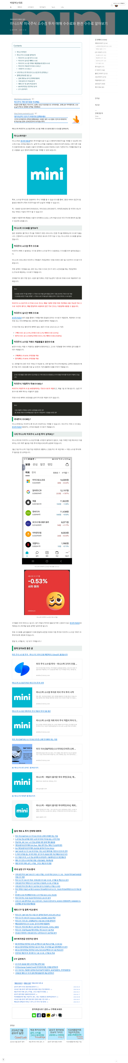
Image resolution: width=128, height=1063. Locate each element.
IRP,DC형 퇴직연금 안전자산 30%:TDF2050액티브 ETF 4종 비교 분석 (39, 950)
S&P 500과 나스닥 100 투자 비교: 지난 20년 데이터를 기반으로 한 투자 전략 (41, 851)
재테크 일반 (27, 983)
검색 (111, 5)
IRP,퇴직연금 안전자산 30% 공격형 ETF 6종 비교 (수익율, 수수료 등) (38, 944)
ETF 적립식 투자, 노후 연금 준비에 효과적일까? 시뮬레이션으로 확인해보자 (40, 857)
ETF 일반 (100, 63)
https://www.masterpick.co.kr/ (24, 113)
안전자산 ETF (101, 60)
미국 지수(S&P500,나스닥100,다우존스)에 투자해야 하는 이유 (34, 739)
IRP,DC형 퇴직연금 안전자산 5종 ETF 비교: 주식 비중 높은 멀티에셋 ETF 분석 (41, 947)
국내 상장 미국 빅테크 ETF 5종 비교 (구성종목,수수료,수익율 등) (37, 883)
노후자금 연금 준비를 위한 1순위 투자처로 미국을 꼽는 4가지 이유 (37, 839)
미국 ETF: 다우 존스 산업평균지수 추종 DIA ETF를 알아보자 (35, 921)
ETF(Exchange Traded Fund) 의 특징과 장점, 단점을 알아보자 (36, 967)
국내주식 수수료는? (25, 69)
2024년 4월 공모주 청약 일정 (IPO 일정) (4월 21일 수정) (31, 999)
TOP (116, 1061)
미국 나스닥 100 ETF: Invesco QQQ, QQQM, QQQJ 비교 (35, 918)
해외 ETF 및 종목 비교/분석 (27, 84)
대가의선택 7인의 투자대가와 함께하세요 (30, 116)
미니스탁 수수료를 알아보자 (26, 55)
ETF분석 (31, 7)
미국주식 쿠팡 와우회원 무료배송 (26, 102)
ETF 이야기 (100, 52)
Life (62, 7)
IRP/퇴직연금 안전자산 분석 (27, 86)
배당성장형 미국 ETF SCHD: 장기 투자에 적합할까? (32, 924)
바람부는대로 (16, 3)
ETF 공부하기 (22, 89)
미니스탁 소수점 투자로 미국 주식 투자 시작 (28, 683)
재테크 (20, 7)
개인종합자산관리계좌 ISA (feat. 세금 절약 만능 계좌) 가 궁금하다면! (38, 845)
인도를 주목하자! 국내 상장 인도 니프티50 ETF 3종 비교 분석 (36, 933)
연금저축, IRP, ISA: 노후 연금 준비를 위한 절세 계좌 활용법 (35, 842)
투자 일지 (99, 67)
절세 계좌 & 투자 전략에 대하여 (29, 78)
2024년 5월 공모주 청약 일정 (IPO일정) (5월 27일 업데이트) (32, 989)
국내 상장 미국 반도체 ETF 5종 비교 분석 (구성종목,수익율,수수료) (37, 886)
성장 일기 (100, 84)
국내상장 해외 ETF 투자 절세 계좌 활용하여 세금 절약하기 (34, 973)
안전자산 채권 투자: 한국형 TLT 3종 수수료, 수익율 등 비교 (35, 953)
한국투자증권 (25, 141)
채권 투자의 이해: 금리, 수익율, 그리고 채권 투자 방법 (33, 863)
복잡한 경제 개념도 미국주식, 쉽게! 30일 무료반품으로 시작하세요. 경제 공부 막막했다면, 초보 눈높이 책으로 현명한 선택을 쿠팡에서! (46, 106)
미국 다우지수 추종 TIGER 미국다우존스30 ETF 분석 (33, 898)
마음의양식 (100, 80)
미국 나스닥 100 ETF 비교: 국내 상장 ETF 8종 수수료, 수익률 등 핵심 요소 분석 (41, 880)
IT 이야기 (100, 70)
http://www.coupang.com (22, 99)
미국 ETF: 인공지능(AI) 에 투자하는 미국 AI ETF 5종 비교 (34, 930)
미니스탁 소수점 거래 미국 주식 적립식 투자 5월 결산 (31, 711)
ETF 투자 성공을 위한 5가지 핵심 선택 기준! (30, 964)
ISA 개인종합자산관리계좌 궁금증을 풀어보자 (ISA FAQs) (34, 848)
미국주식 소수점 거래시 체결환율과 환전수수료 (34, 63)
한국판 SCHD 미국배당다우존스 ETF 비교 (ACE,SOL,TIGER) (36, 895)
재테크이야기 (18, 983)
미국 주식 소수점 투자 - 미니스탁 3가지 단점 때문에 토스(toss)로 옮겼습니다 (40, 654)
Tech (53, 7)
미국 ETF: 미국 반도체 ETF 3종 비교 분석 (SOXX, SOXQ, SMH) (37, 927)
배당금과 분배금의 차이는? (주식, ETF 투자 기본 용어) (30, 1002)
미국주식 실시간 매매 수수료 (28, 61)
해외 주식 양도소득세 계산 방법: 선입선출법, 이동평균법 (34, 860)
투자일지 (43, 7)
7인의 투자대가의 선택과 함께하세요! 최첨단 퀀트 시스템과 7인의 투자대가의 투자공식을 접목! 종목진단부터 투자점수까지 (40, 120)
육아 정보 (99, 87)
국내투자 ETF (101, 55)
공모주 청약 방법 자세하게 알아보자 (24, 994)
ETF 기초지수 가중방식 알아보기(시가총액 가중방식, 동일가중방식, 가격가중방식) (42, 970)
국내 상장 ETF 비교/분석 (26, 81)
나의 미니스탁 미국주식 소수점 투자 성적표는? (32, 72)
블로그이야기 (101, 73)
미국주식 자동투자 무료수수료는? (29, 66)
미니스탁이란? (22, 52)
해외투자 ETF (101, 58)
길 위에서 (101, 40)
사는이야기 (100, 77)
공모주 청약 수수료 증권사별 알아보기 (25, 987)
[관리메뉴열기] (3, 1059)
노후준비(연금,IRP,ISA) (104, 46)
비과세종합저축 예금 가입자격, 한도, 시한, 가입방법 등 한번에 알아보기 (35, 997)
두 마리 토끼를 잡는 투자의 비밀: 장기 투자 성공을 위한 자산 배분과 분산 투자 (41, 854)
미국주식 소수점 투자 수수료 (28, 58)
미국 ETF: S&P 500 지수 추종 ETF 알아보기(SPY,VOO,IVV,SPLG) (37, 915)
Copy (79, 287)
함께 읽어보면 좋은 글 (24, 75)
